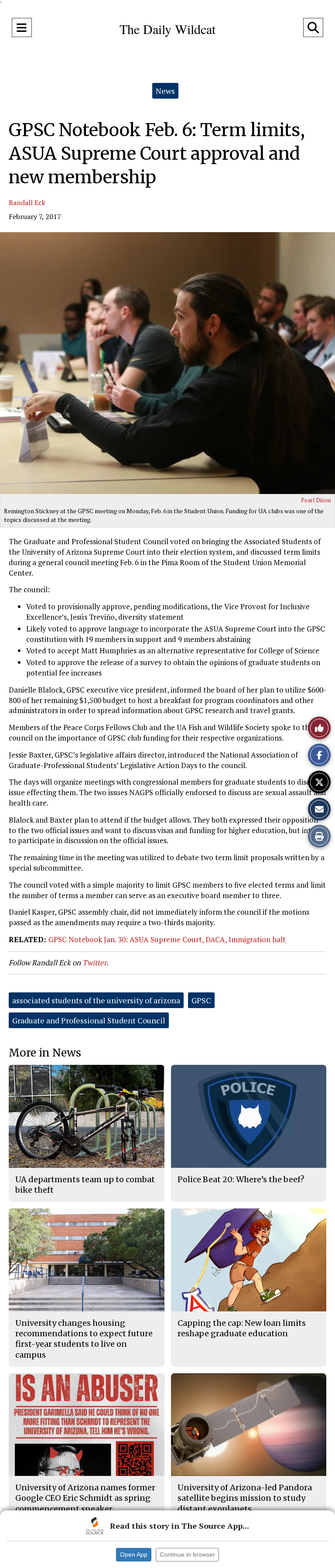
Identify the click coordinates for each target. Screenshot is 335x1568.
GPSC (201, 1000)
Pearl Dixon (316, 500)
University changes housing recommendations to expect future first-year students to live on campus (84, 1339)
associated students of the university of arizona (96, 1000)
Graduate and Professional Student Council (88, 1020)
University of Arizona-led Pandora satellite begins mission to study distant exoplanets (245, 1498)
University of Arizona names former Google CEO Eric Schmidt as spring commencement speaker (85, 1498)
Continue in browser (187, 1554)
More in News (45, 1053)
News (165, 91)
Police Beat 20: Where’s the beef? (241, 1179)
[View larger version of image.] (167, 363)
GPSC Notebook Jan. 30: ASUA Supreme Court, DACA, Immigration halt (167, 939)
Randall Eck (27, 202)
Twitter (94, 962)
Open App (133, 1554)
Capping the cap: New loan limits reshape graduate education (242, 1328)
